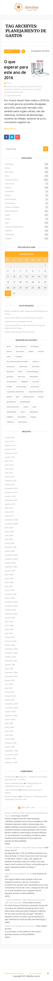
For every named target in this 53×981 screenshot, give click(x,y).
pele (17, 397)
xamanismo (22, 422)
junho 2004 (9, 625)
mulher (9, 387)
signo (22, 412)
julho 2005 (9, 575)
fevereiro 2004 (10, 641)
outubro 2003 (10, 657)
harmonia (21, 377)
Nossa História (35, 973)
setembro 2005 (11, 567)
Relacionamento (26, 211)
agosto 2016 (10, 457)
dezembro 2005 (11, 555)
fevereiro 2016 (10, 481)
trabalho (10, 417)
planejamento (28, 397)
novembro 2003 (11, 653)
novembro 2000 (11, 708)
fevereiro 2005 (10, 594)
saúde (25, 407)
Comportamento (26, 180)
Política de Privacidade (14, 973)
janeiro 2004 (10, 645)
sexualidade (11, 412)
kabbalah (24, 382)
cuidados (18, 357)
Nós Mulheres (26, 199)
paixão (9, 397)
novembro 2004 (11, 606)
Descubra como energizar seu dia (18, 321)
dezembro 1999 (11, 751)
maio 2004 (9, 629)
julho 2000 (9, 723)
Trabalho (26, 231)
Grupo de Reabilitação (14, 783)
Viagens (26, 238)
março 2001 (9, 692)
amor (9, 346)
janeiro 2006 (10, 551)
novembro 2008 (11, 524)
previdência (11, 402)
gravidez (10, 377)
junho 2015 (9, 512)
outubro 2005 (10, 563)
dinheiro (35, 362)
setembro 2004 (11, 614)
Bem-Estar (26, 172)
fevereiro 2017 (10, 445)
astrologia (34, 346)
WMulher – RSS (27, 808)
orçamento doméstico (12, 89)
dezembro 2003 (11, 649)
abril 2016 (9, 473)
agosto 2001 (10, 680)
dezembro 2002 (11, 672)
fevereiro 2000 (10, 743)
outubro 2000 (10, 712)
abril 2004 (9, 633)
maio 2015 (9, 516)
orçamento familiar (35, 392)
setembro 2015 (11, 500)
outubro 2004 (10, 610)
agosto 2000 (10, 719)
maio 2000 (9, 731)
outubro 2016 (10, 449)
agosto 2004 (10, 618)
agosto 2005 (10, 571)
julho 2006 (9, 528)
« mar (7, 297)
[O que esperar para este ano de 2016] (40, 68)
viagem (33, 417)
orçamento (35, 387)
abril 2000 (9, 735)
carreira (41, 351)
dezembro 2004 (11, 602)
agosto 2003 (10, 665)
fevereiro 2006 (10, 547)
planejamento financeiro (13, 92)
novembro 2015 (11, 492)
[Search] (45, 148)
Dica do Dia (26, 184)
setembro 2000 (11, 715)
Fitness (26, 195)
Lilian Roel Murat (11, 790)
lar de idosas (10, 777)
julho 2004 (9, 622)
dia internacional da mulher (17, 362)
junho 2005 (9, 578)
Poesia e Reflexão (26, 207)
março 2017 (9, 441)
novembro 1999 (11, 755)
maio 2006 (9, 535)
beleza (9, 351)
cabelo (30, 351)
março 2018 (9, 438)
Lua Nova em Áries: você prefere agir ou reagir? (24, 318)
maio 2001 (9, 684)
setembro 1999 (11, 762)
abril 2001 (9, 688)
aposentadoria (20, 346)
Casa (26, 176)
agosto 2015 (10, 504)
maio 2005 (9, 582)
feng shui (10, 372)
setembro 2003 (11, 661)
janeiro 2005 (10, 598)
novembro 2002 (11, 676)
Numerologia (26, 203)
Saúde (26, 215)
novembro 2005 (11, 559)
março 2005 (9, 590)
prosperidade (25, 402)
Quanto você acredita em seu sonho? (20, 332)
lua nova (35, 382)
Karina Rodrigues (12, 796)
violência (10, 422)
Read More (10, 128)
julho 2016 (9, 461)
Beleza (26, 168)
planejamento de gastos (31, 89)
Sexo (26, 223)
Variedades (26, 235)
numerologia (21, 387)
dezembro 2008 (11, 520)
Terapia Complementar (26, 227)
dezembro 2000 (11, 704)
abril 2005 (9, 586)
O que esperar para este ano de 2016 (16, 69)
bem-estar (20, 351)
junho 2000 (9, 727)
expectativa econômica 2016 (30, 86)
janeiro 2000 (10, 747)
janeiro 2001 (10, 700)
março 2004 (9, 637)
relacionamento (13, 407)
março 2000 (9, 739)
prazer (40, 397)
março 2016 (9, 477)
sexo (34, 407)
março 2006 (9, 543)
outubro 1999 (10, 759)
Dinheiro (9, 51)
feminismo (23, 367)
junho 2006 (9, 531)
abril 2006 (9, 539)
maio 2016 (9, 469)
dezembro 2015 (11, 488)
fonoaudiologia (32, 372)
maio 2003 (9, 669)
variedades (21, 417)
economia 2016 (13, 86)
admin (8, 83)
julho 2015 (9, 508)
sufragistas (33, 412)
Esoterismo (26, 191)
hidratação (33, 377)
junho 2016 (9, 465)
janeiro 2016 (10, 485)
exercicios (11, 367)
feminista (35, 367)
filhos (20, 372)
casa (9, 357)
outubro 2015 (10, 496)
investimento (12, 382)
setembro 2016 (11, 453)
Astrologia (26, 164)
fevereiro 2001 (10, 696)
